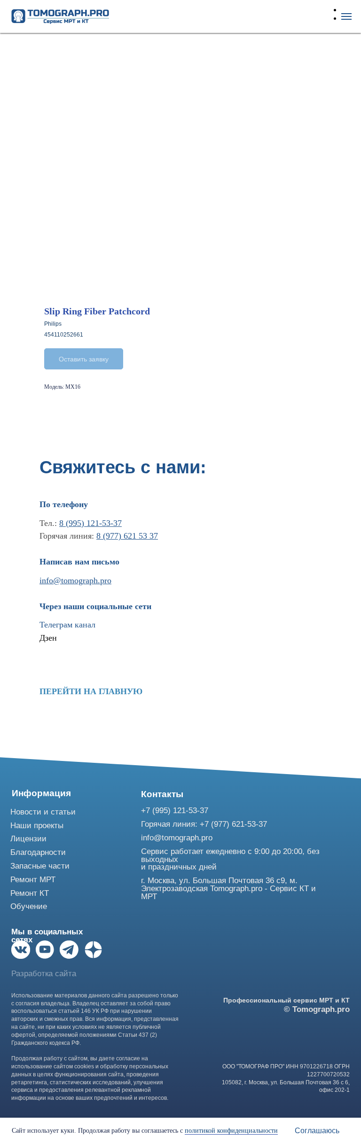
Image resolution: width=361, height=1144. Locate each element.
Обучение (28, 906)
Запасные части (40, 866)
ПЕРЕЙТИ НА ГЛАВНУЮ (90, 691)
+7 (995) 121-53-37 (174, 810)
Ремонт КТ (29, 893)
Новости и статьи (43, 811)
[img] (20, 949)
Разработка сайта (43, 973)
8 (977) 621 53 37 (127, 536)
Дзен (48, 638)
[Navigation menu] (346, 16)
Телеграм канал (67, 624)
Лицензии (28, 838)
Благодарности (38, 852)
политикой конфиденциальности (231, 1130)
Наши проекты (36, 825)
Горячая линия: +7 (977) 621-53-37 (204, 824)
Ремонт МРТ (32, 879)
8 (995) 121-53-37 (90, 523)
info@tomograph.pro (75, 580)
